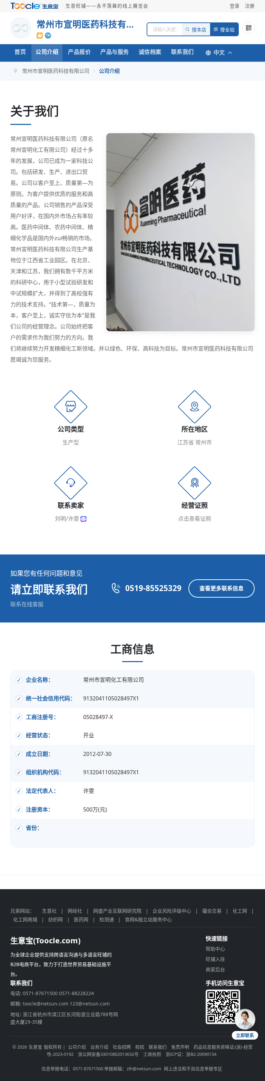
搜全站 (227, 29)
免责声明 (180, 1047)
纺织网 (55, 919)
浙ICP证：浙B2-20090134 (191, 1054)
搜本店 (199, 29)
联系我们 (182, 52)
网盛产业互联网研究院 (117, 910)
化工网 (240, 910)
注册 (250, 5)
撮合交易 (212, 910)
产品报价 (79, 52)
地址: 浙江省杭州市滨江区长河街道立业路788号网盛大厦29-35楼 (64, 1018)
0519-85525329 (153, 588)
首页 (20, 52)
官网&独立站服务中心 (148, 919)
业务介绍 (99, 1047)
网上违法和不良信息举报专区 (193, 1068)
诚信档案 (150, 52)
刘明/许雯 (67, 518)
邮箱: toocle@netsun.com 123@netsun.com (60, 1003)
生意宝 (35, 1047)
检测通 (106, 919)
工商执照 (152, 1054)
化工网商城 (25, 919)
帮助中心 (215, 948)
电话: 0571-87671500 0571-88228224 (52, 993)
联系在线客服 (26, 604)
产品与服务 (114, 52)
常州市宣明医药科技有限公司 (55, 70)
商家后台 (215, 969)
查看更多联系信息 (221, 588)
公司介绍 (47, 52)
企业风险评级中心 (172, 910)
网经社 (75, 910)
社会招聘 (122, 1047)
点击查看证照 (194, 518)
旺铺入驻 (215, 959)
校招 (139, 1047)
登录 (234, 5)
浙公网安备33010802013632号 (108, 1054)
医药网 (81, 919)
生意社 (49, 910)
